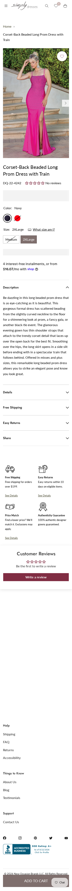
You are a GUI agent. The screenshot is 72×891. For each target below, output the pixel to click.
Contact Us (11, 822)
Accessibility (12, 758)
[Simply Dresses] (24, 6)
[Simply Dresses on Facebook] (4, 838)
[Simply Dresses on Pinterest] (35, 838)
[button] (35, 183)
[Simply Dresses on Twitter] (51, 838)
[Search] (47, 5)
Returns (8, 750)
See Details (11, 495)
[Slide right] (65, 103)
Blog (6, 790)
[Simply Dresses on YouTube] (66, 838)
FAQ (6, 742)
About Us (9, 782)
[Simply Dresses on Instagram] (20, 838)
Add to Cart (36, 881)
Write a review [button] (36, 577)
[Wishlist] (56, 6)
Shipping (9, 734)
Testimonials (11, 798)
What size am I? (44, 229)
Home (7, 26)
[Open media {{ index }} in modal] (36, 103)
